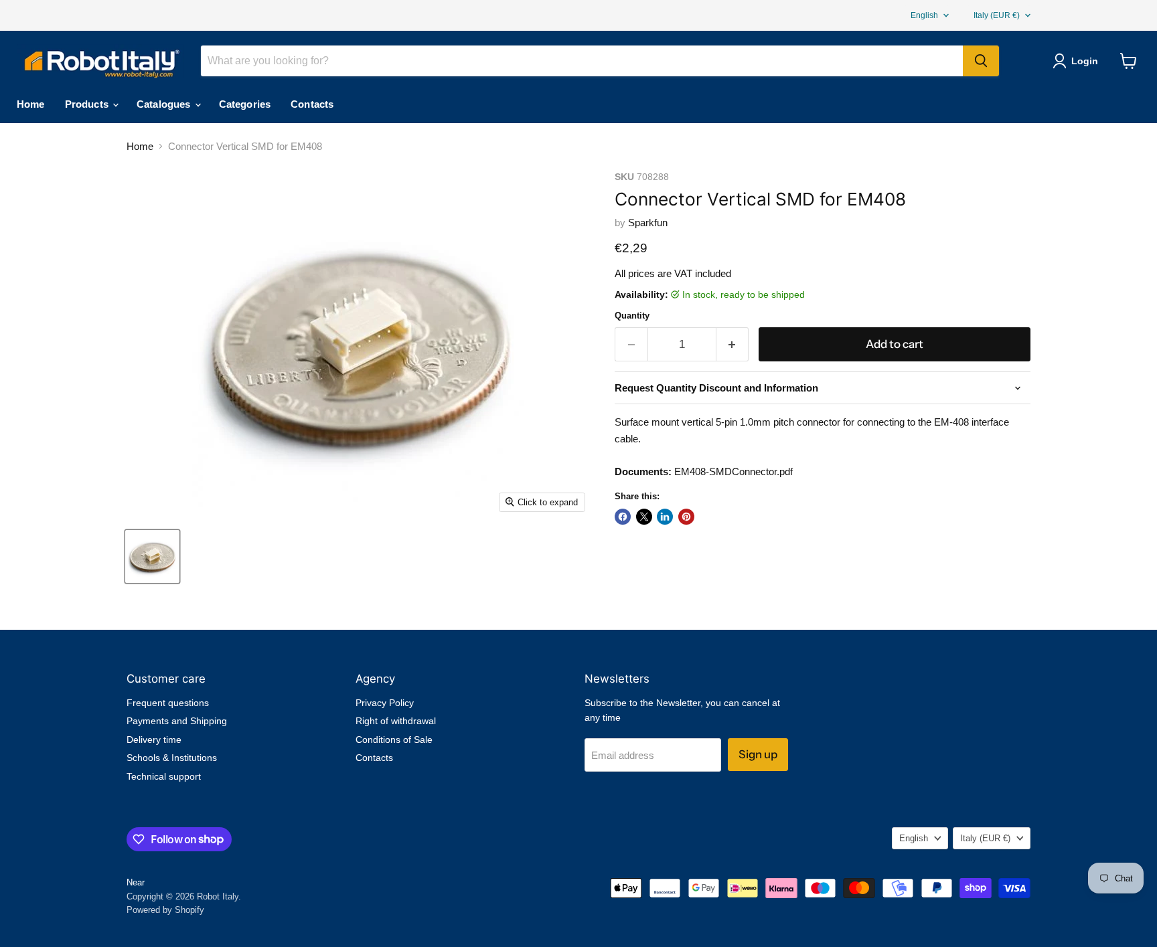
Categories (245, 104)
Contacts (312, 104)
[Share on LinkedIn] (665, 517)
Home (31, 104)
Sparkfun (648, 222)
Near (136, 882)
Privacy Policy (385, 702)
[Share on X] (644, 517)
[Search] (981, 61)
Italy (997, 15)
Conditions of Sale (394, 739)
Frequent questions (168, 702)
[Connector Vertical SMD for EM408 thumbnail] (152, 556)
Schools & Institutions (172, 757)
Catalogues (165, 104)
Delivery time (154, 739)
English (924, 15)
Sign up (758, 754)
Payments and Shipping (177, 720)
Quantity (632, 316)
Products (88, 104)
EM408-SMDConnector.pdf (733, 471)
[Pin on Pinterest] (686, 517)
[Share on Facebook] (623, 517)
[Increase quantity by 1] (732, 344)
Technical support (164, 776)
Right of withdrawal (396, 720)
